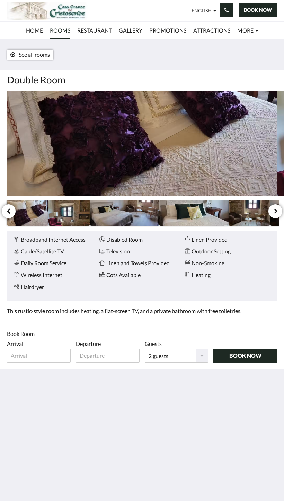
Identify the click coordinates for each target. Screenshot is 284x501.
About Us (110, 394)
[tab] (165, 391)
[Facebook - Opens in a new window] (232, 404)
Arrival (15, 343)
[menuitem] (34, 30)
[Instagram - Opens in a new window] (270, 404)
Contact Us (112, 388)
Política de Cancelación (159, 408)
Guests (153, 343)
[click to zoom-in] (142, 143)
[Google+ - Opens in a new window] (251, 404)
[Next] (275, 211)
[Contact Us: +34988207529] (226, 10)
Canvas (158, 479)
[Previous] (9, 211)
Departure (88, 343)
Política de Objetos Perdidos (157, 423)
